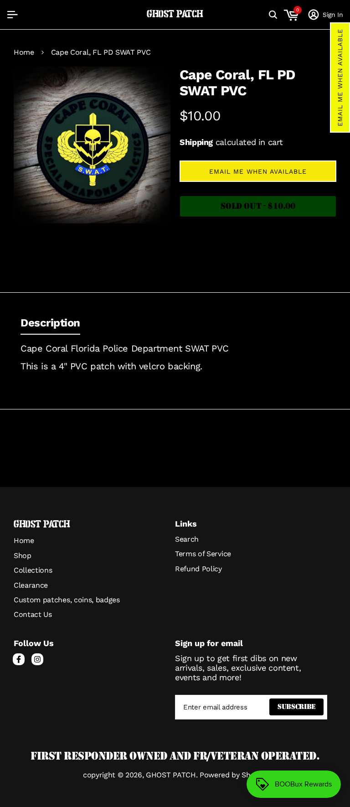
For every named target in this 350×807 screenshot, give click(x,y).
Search (187, 539)
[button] (340, 77)
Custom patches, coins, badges (67, 599)
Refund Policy (198, 568)
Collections (33, 570)
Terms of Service (203, 553)
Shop (22, 555)
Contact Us (33, 614)
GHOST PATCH (175, 14)
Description (50, 322)
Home (24, 52)
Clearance (31, 585)
